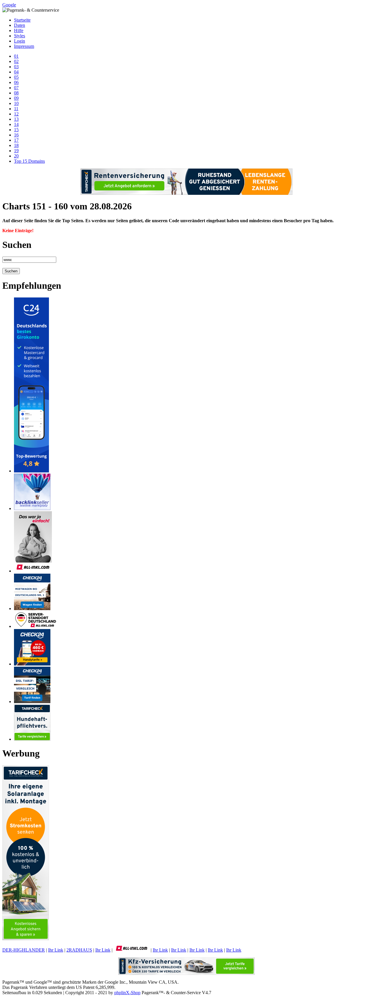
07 (16, 87)
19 (16, 150)
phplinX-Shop (127, 992)
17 (16, 140)
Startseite (22, 19)
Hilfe (18, 30)
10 (16, 103)
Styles (19, 35)
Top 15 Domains (29, 161)
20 (16, 155)
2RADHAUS (79, 950)
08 (16, 92)
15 (16, 129)
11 (16, 108)
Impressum (24, 46)
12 (16, 113)
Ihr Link (55, 950)
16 (16, 134)
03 (16, 66)
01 (16, 56)
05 (16, 77)
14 (16, 124)
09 (16, 98)
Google (9, 4)
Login (19, 40)
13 (16, 119)
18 (16, 145)
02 (16, 61)
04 (16, 71)
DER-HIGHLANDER (23, 950)
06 (16, 82)
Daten (19, 25)
